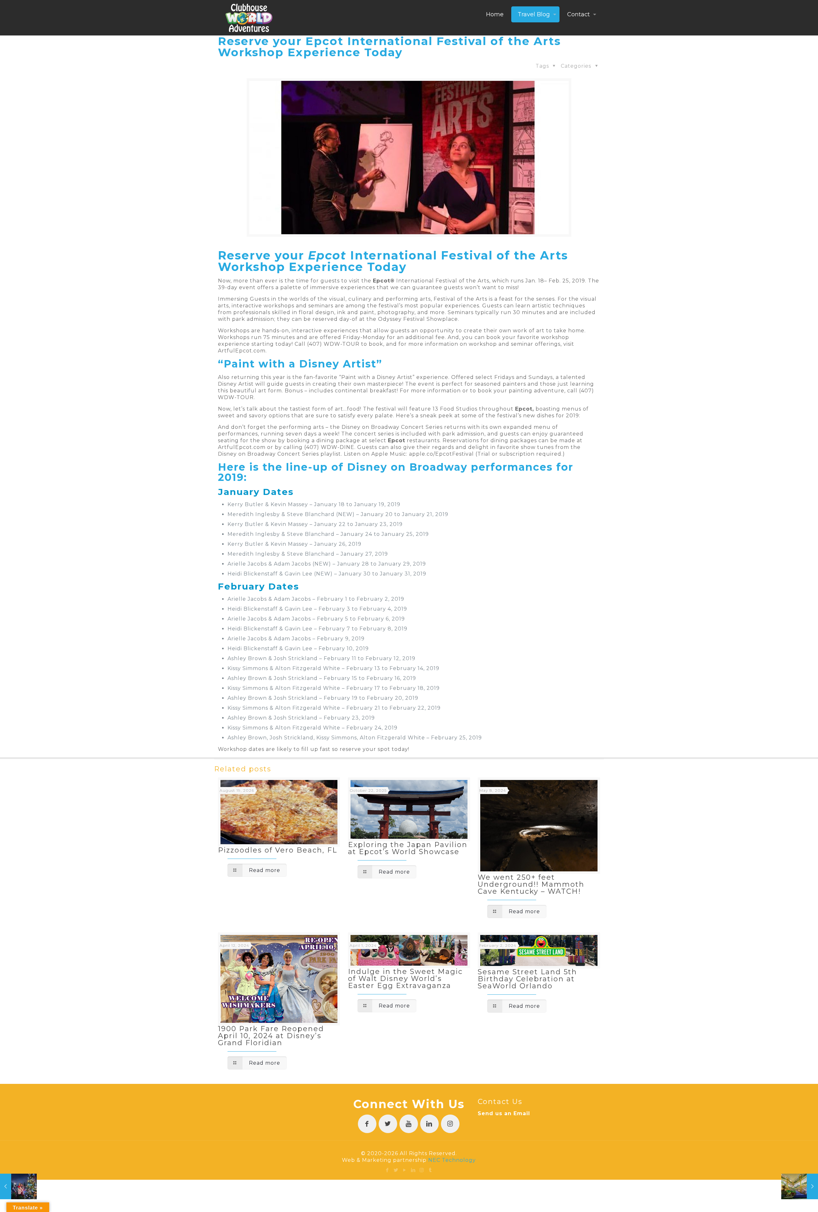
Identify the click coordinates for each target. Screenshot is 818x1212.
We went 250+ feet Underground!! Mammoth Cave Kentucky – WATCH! (531, 884)
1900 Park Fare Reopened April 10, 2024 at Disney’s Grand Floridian (271, 1035)
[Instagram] (422, 1170)
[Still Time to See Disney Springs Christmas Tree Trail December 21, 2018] (18, 1186)
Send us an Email (504, 1113)
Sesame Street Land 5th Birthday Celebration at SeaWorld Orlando (527, 979)
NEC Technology (452, 1160)
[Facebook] (387, 1170)
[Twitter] (396, 1170)
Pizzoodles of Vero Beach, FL (277, 850)
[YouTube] (404, 1170)
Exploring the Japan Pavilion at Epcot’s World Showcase (407, 848)
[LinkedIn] (413, 1170)
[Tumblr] (430, 1170)
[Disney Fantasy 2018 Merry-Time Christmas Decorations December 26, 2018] (799, 1186)
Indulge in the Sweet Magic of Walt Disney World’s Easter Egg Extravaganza (405, 978)
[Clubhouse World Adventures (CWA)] (249, 17)
